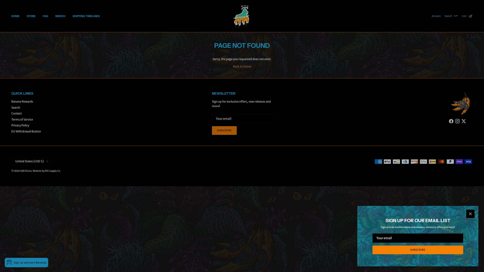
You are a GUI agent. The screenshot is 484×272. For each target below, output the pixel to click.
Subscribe (417, 249)
